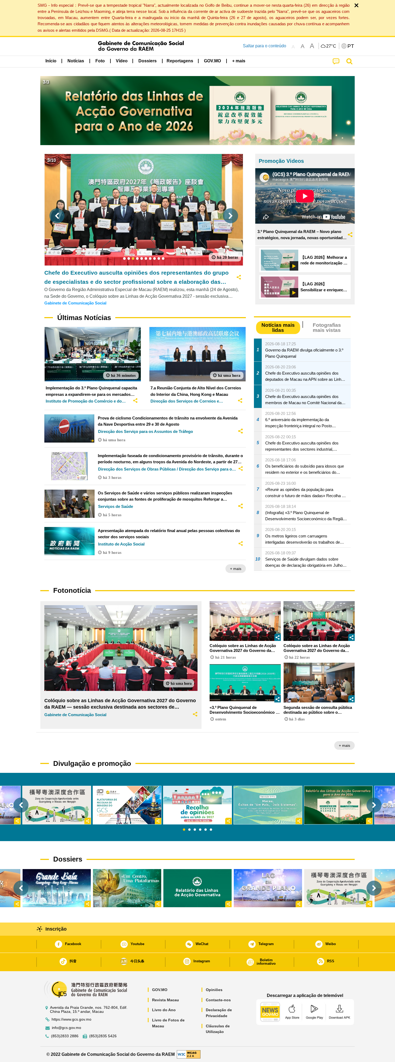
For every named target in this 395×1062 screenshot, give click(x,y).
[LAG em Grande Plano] (268, 888)
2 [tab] (189, 830)
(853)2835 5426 (103, 1036)
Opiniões (214, 990)
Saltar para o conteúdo (264, 46)
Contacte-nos (218, 1000)
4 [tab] (200, 830)
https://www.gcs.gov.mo (71, 1019)
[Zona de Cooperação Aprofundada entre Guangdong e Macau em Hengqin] (338, 888)
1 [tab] (184, 830)
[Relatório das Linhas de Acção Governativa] (197, 888)
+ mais (235, 568)
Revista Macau (165, 1000)
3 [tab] (195, 830)
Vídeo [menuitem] (122, 61)
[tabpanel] (197, 805)
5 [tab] (205, 830)
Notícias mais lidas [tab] (278, 327)
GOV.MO (159, 990)
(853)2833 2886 (64, 1036)
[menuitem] (75, 61)
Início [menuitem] (50, 61)
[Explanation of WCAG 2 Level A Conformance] (188, 1054)
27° (331, 46)
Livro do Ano (164, 1010)
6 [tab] (211, 830)
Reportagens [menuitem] (180, 61)
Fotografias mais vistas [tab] (327, 327)
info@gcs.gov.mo (66, 1028)
